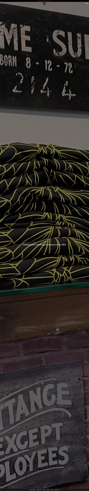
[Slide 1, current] (43, 487)
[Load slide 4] (45, 487)
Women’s (48, 489)
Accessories (57, 489)
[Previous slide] (1, 487)
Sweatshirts (39, 489)
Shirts (44, 489)
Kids (52, 489)
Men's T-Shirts (32, 489)
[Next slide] (88, 487)
